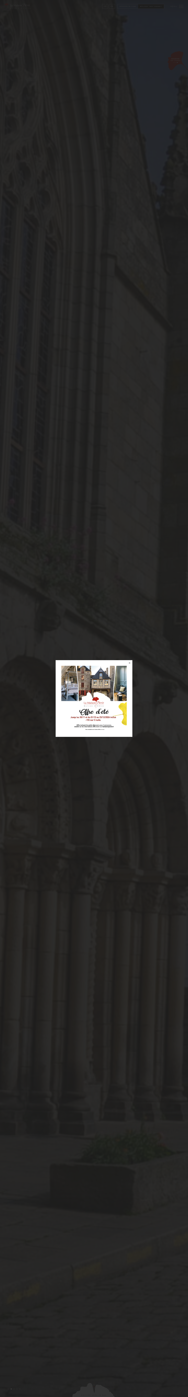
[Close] (129, 663)
